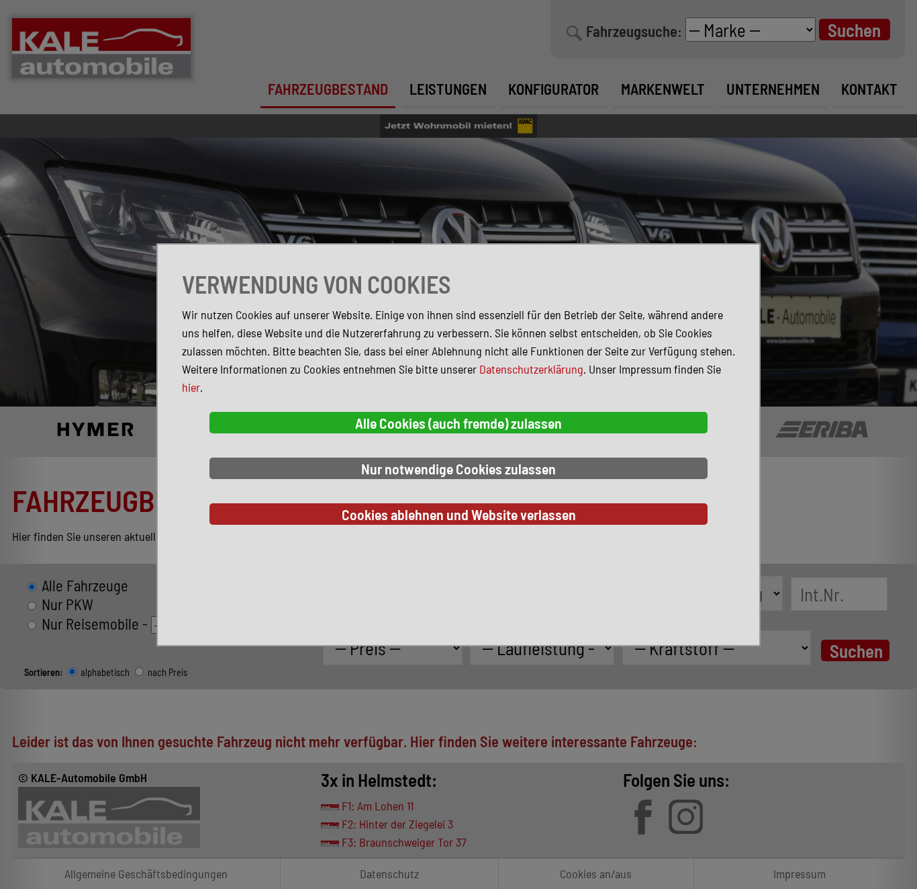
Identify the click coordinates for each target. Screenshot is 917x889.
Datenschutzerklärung (531, 369)
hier (191, 387)
